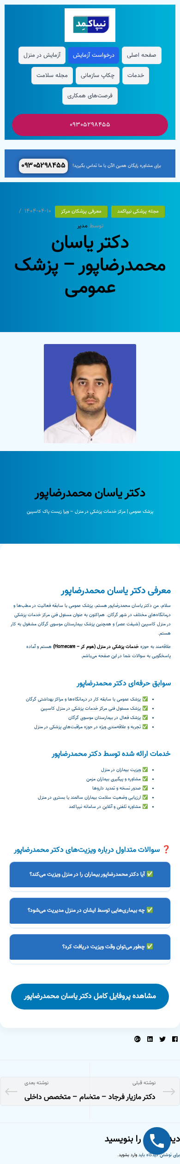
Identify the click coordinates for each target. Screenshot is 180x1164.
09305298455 (90, 125)
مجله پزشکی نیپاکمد (138, 211)
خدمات (135, 75)
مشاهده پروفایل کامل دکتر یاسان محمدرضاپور (90, 996)
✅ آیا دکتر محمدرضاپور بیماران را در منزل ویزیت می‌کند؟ (91, 874)
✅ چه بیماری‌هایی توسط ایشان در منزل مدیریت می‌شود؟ (90, 910)
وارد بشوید (128, 1155)
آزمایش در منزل (42, 55)
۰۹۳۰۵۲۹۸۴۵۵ (43, 166)
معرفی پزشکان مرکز (81, 211)
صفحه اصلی (141, 55)
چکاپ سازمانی (97, 75)
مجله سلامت (52, 75)
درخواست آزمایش (93, 55)
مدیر (82, 226)
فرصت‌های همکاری (90, 96)
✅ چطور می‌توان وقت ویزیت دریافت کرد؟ (107, 947)
